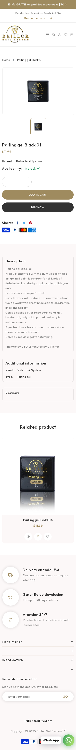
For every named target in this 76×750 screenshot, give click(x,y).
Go (65, 696)
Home (6, 60)
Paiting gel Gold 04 (38, 520)
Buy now (37, 207)
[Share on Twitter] (24, 223)
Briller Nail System (29, 370)
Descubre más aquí (38, 18)
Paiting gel (24, 377)
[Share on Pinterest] (31, 223)
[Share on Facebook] (17, 223)
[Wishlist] (66, 34)
